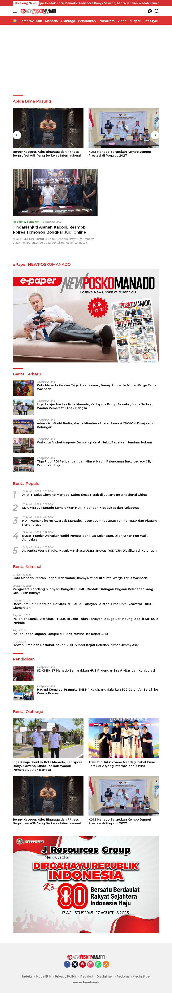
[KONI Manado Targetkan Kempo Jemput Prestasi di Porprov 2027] (124, 128)
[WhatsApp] (98, 964)
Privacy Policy (66, 976)
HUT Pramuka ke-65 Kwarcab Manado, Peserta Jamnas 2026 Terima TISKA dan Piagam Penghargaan (89, 522)
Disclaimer (104, 976)
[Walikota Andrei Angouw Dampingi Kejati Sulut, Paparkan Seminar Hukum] (23, 445)
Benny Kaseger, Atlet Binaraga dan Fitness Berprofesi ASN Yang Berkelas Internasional (47, 153)
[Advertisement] (86, 60)
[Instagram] (90, 964)
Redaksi (86, 976)
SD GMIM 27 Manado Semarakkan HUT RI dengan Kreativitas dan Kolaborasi (81, 508)
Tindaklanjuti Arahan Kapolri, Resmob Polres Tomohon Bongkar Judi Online (49, 229)
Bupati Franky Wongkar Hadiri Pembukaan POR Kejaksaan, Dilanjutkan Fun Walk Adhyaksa (85, 537)
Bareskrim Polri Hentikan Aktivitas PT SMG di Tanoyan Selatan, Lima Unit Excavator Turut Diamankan (82, 606)
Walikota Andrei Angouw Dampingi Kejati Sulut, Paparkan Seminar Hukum (94, 442)
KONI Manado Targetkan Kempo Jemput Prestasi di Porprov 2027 (120, 153)
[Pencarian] (156, 11)
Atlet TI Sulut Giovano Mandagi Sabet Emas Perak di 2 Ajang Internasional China (84, 495)
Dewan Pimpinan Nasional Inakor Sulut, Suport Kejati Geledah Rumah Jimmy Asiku (77, 645)
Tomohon (33, 222)
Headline (19, 222)
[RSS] (106, 964)
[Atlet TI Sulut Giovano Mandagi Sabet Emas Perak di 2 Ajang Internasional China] (124, 738)
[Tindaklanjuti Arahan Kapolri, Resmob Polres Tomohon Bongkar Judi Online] (55, 192)
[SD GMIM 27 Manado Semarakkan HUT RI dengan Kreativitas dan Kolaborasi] (23, 673)
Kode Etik (43, 976)
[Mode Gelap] (149, 11)
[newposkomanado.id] (38, 11)
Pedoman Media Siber (134, 976)
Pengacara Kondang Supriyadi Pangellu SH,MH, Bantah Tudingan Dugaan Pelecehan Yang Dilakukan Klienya (83, 591)
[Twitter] (75, 964)
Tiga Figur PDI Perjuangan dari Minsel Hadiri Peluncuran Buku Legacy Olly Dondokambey (94, 463)
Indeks (27, 976)
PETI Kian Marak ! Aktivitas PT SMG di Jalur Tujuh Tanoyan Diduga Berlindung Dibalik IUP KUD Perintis (85, 620)
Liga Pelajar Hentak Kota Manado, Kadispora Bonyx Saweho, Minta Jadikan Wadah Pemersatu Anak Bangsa (95, 406)
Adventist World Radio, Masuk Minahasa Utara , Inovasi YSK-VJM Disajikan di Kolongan (96, 425)
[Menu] (15, 11)
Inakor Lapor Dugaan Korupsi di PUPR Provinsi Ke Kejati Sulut (60, 634)
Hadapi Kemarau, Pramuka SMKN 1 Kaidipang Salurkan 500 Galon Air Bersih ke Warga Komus (97, 691)
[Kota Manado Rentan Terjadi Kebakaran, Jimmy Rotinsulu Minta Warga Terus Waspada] (23, 388)
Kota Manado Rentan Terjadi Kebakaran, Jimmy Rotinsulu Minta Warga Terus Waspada (96, 387)
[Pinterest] (82, 964)
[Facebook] (67, 964)
